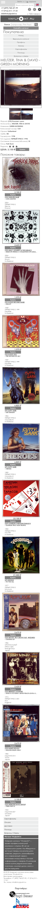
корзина (32, 1)
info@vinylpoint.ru (9, 13)
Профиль (21, 42)
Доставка (8, 826)
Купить (22, 149)
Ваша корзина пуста (24, 5)
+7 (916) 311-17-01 (9, 11)
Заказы (21, 46)
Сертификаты (21, 49)
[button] (39, 69)
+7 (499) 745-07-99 (9, 8)
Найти (36, 24)
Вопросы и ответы (21, 56)
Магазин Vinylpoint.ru (12, 837)
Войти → (21, 1)
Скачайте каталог (21, 28)
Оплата (7, 822)
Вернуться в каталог (21, 39)
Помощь (21, 53)
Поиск (7, 24)
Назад (21, 35)
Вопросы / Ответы (11, 833)
